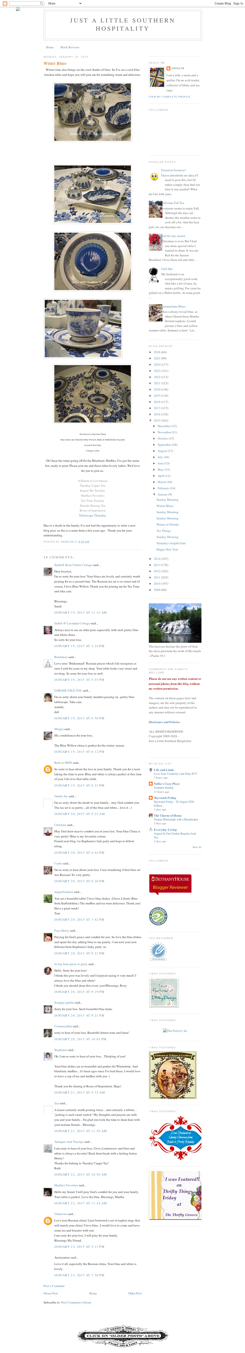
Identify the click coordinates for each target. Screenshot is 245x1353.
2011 (157, 577)
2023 (157, 370)
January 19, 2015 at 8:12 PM (79, 751)
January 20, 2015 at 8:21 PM (79, 953)
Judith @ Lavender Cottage (72, 623)
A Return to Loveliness (93, 480)
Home (50, 47)
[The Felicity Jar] (175, 1030)
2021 (157, 383)
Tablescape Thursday (92, 515)
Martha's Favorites (93, 495)
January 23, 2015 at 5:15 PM (79, 1246)
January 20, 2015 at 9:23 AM (79, 814)
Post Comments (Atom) (76, 1302)
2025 (157, 358)
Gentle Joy (61, 796)
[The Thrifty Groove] (181, 1219)
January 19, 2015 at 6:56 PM (79, 718)
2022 (157, 377)
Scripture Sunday (163, 787)
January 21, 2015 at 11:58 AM (80, 1131)
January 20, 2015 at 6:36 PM (79, 881)
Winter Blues (164, 506)
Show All (197, 847)
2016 (157, 414)
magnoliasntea (63, 892)
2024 (157, 364)
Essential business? (173, 170)
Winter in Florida (167, 524)
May (161, 469)
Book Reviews (70, 47)
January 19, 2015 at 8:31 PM (79, 785)
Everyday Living (165, 829)
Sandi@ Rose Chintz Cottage (73, 565)
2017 (157, 408)
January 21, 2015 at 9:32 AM (79, 1092)
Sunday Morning (167, 499)
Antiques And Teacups (69, 1141)
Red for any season (173, 236)
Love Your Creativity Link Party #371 (175, 774)
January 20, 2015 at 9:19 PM (79, 992)
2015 (157, 420)
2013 (157, 565)
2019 (157, 395)
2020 (157, 389)
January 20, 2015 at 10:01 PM (80, 1039)
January (163, 494)
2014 (157, 558)
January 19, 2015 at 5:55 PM (79, 679)
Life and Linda (164, 769)
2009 (157, 590)
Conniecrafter (63, 1026)
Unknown (60, 1214)
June (161, 463)
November (165, 432)
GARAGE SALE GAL (68, 690)
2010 (157, 583)
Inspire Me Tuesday (92, 490)
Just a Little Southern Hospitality (122, 24)
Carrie (58, 863)
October (163, 438)
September (165, 444)
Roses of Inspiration (93, 510)
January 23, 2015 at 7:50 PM (79, 1275)
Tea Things (163, 530)
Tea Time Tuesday (92, 500)
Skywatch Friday (165, 797)
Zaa (56, 1103)
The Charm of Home (168, 815)
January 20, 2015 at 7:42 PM (79, 919)
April (161, 475)
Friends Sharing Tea (93, 505)
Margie (59, 729)
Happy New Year (167, 549)
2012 (157, 571)
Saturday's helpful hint (171, 543)
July (161, 457)
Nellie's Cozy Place (167, 783)
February (164, 488)
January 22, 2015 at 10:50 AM (80, 1174)
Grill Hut (167, 269)
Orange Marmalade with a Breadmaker (176, 819)
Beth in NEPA (63, 762)
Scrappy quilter (64, 1002)
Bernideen (61, 657)
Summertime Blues (173, 306)
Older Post (135, 1293)
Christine (60, 825)
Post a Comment (54, 1286)
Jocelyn (177, 68)
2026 (157, 352)
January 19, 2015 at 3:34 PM (79, 646)
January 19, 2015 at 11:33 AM (80, 612)
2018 (157, 402)
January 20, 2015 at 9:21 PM (79, 1015)
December (164, 426)
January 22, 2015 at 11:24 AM (80, 1203)
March (162, 482)
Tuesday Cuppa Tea (92, 485)
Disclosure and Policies (164, 722)
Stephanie (60, 1050)
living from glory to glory (71, 964)
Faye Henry (61, 930)
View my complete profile (169, 96)
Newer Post (51, 1293)
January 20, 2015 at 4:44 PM (79, 852)
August (163, 451)
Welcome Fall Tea (172, 203)
